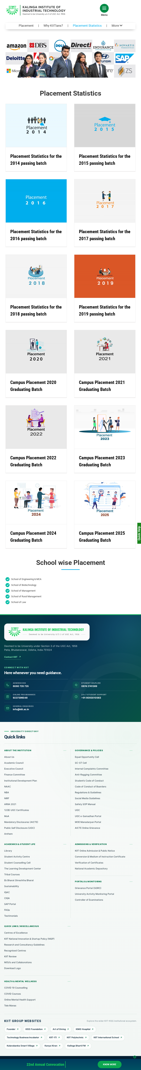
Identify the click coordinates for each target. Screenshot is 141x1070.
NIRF (6, 798)
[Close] (134, 1057)
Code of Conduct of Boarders (90, 786)
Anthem (8, 833)
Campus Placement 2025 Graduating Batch (101, 497)
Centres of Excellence (16, 932)
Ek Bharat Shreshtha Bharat (19, 880)
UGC (77, 810)
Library (8, 850)
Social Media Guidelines (87, 798)
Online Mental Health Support (20, 999)
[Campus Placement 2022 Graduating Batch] (36, 427)
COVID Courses (12, 993)
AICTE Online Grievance (87, 828)
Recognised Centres (15, 950)
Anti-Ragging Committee (88, 774)
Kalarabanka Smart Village (21, 1045)
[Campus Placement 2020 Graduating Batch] (36, 351)
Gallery (39, 118)
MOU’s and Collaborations (18, 962)
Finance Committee (14, 774)
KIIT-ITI (53, 1037)
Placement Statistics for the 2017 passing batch (101, 194)
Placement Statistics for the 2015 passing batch (101, 118)
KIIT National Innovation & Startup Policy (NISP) (29, 938)
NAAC (7, 786)
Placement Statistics (87, 25)
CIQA (7, 898)
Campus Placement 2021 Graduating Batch (101, 346)
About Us (9, 757)
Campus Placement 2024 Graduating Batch (32, 497)
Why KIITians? (53, 25)
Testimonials (11, 915)
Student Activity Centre (17, 856)
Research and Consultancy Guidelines (24, 944)
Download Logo (12, 968)
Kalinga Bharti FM (76, 1045)
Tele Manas (10, 1005)
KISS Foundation (34, 1029)
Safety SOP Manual (85, 804)
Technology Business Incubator (23, 1037)
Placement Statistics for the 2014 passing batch (32, 118)
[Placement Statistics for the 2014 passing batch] (36, 125)
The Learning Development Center (22, 868)
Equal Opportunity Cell (87, 757)
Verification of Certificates (89, 862)
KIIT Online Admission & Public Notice (95, 850)
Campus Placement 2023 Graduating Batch (101, 422)
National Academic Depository (91, 868)
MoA (6, 816)
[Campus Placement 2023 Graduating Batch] (104, 427)
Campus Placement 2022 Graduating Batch (32, 422)
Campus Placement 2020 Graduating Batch (32, 346)
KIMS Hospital (83, 1029)
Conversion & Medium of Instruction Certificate (100, 856)
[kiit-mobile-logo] (37, 6)
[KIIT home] (47, 632)
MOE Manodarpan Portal (88, 822)
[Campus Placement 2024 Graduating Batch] (36, 502)
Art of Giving (59, 1029)
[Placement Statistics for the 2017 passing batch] (104, 200)
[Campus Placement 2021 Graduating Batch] (104, 351)
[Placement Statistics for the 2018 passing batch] (36, 276)
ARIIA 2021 (10, 804)
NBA (6, 792)
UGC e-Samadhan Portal (88, 816)
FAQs (7, 910)
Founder (11, 1029)
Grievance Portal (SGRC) (88, 888)
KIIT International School (106, 1037)
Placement (26, 25)
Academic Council (14, 762)
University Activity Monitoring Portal (94, 894)
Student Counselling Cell (17, 862)
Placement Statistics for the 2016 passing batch (32, 194)
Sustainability (11, 886)
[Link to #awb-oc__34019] (104, 8)
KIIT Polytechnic (75, 1037)
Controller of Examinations (89, 899)
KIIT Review (10, 956)
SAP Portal (10, 904)
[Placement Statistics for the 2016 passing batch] (36, 200)
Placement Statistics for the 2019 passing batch (101, 269)
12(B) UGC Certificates (16, 810)
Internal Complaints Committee (91, 768)
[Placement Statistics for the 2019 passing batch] (104, 276)
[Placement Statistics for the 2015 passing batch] (104, 125)
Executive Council (13, 768)
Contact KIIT (12, 657)
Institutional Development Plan (20, 780)
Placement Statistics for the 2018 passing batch (32, 269)
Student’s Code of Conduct (89, 780)
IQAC (7, 892)
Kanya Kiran (51, 1045)
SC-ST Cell (81, 762)
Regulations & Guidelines (88, 792)
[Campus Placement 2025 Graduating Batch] (104, 502)
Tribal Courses (12, 874)
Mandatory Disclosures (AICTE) (21, 822)
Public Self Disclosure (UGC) (19, 828)
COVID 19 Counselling (16, 987)
